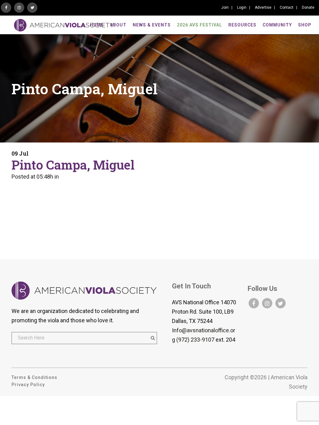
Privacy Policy (28, 384)
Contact (286, 7)
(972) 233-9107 (195, 339)
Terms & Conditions (34, 377)
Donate (308, 7)
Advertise (263, 7)
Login (241, 7)
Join (225, 7)
